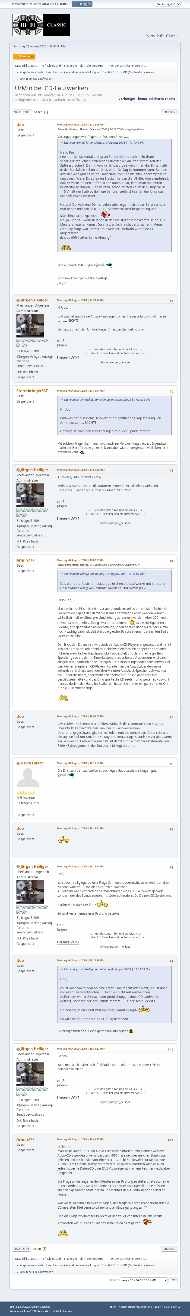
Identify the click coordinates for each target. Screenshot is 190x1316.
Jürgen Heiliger (34, 300)
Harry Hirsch (32, 763)
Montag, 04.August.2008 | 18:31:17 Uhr (81, 1048)
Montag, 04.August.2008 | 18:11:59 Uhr (81, 763)
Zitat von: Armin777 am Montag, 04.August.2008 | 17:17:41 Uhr (104, 143)
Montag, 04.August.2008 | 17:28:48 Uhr (81, 124)
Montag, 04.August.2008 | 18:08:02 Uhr (81, 716)
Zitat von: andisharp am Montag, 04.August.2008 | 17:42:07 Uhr (104, 574)
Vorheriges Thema (133, 99)
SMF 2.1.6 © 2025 (20, 1306)
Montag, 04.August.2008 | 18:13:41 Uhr (81, 828)
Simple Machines (40, 1306)
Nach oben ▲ (172, 1306)
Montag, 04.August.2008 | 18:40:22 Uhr (81, 1139)
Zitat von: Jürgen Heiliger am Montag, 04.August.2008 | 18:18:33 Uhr (107, 969)
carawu (149, 72)
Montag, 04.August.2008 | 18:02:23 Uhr (81, 560)
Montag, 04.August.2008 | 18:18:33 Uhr (81, 866)
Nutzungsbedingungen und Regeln (140, 1306)
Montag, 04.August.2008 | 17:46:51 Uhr (81, 390)
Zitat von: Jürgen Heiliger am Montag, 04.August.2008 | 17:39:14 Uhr (107, 400)
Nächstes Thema (162, 99)
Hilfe (113, 1306)
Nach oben (21, 1248)
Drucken (169, 112)
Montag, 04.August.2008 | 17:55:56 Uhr (81, 469)
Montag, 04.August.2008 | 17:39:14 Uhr (81, 300)
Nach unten (22, 112)
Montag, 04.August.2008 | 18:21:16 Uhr (81, 960)
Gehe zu (114, 1280)
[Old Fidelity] (18, 809)
